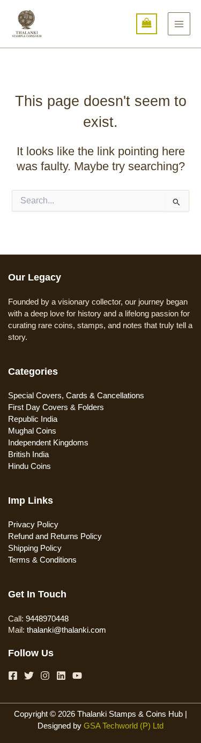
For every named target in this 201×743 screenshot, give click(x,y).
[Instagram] (45, 675)
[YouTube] (77, 675)
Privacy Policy (33, 524)
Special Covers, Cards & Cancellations (76, 395)
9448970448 (47, 619)
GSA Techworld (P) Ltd (123, 726)
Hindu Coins (29, 466)
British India (28, 454)
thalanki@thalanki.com (66, 630)
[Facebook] (13, 675)
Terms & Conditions (42, 560)
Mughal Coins (32, 431)
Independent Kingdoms (48, 442)
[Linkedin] (61, 675)
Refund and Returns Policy (55, 536)
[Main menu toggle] (179, 23)
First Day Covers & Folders (56, 407)
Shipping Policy (35, 548)
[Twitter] (29, 675)
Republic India (32, 419)
